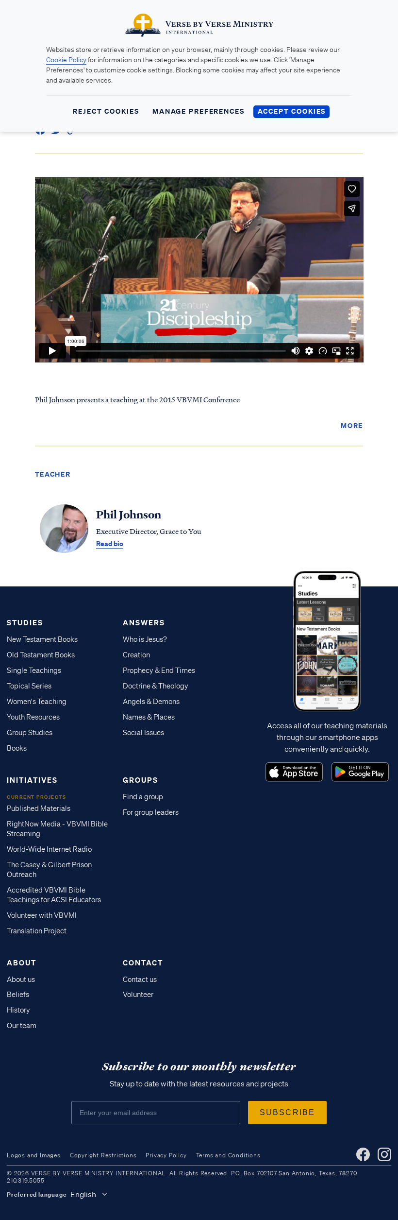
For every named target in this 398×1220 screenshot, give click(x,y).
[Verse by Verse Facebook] (363, 1154)
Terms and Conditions (228, 1155)
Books (17, 748)
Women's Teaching (36, 701)
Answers (144, 622)
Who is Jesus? (145, 639)
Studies (25, 622)
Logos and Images (34, 1155)
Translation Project (36, 931)
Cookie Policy (66, 59)
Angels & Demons (151, 701)
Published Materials (38, 808)
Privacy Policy (166, 1155)
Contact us (140, 979)
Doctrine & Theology (155, 686)
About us (21, 979)
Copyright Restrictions (103, 1155)
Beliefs (18, 994)
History (18, 1010)
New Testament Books (42, 639)
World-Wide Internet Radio (49, 849)
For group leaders (151, 812)
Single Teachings (34, 670)
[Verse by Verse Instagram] (384, 1154)
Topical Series (29, 686)
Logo (294, 772)
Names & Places (149, 717)
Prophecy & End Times (159, 670)
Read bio (109, 543)
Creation (136, 655)
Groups (140, 780)
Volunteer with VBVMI (42, 915)
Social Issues (143, 732)
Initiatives (32, 780)
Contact (143, 962)
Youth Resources (33, 717)
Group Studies (29, 732)
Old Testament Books (41, 655)
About (21, 962)
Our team (21, 1025)
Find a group (143, 796)
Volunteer (138, 994)
